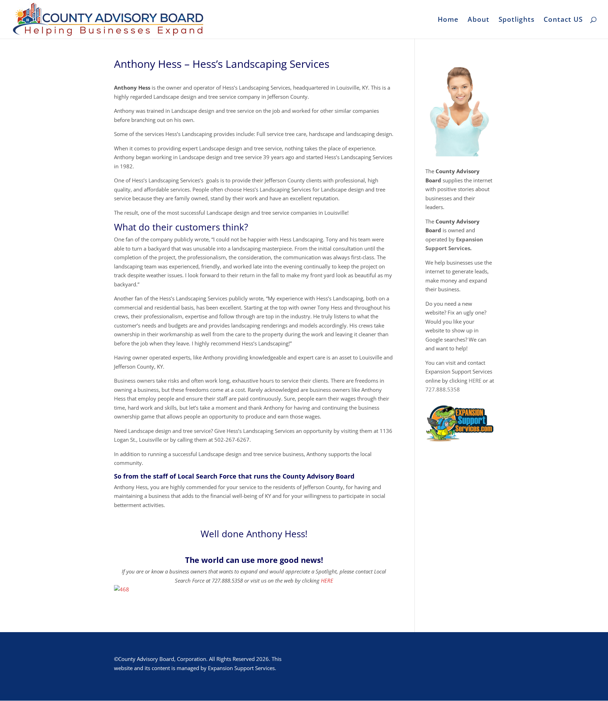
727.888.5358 (442, 389)
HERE (327, 580)
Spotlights (516, 20)
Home (448, 20)
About (478, 20)
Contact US (563, 20)
